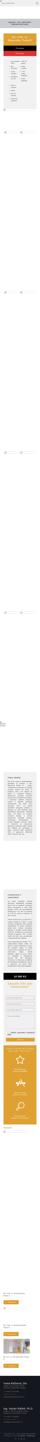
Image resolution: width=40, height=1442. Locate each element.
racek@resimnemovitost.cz (13, 1422)
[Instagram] (24, 1439)
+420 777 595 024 (12, 1417)
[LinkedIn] (21, 1439)
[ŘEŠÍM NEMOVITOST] (16, 3)
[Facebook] (16, 1439)
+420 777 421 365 (12, 1391)
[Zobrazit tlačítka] (3, 726)
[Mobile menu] (37, 3)
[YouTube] (18, 1439)
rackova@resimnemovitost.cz (14, 1397)
